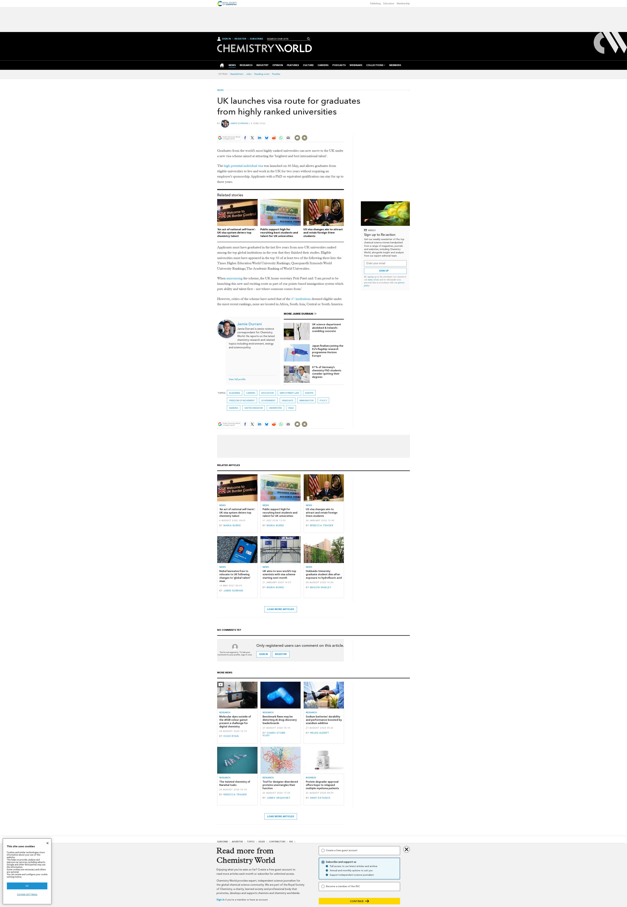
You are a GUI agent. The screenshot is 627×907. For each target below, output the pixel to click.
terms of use (373, 279)
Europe (309, 393)
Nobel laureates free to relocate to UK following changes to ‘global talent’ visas (234, 576)
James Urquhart (278, 797)
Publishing (375, 3)
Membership (403, 3)
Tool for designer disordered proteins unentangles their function (280, 785)
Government (268, 400)
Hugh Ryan (231, 736)
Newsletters (236, 74)
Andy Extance (320, 797)
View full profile (237, 379)
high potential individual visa (243, 166)
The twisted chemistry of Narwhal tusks (234, 783)
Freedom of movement (242, 400)
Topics (251, 841)
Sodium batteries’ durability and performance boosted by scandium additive (324, 720)
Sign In (226, 38)
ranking (233, 408)
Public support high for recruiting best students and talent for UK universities (279, 233)
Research (224, 712)
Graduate (287, 400)
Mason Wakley (320, 587)
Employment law (289, 393)
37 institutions (301, 299)
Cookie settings (27, 894)
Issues (261, 841)
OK (27, 886)
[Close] (47, 843)
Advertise (237, 841)
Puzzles (276, 74)
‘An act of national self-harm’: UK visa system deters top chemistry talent (236, 233)
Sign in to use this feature (328, 130)
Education (388, 3)
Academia (234, 393)
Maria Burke (232, 525)
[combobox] (287, 38)
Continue (357, 901)
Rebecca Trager (321, 525)
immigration (306, 400)
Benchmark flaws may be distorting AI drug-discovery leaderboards (280, 720)
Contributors (277, 841)
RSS (291, 841)
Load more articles (280, 609)
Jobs (248, 74)
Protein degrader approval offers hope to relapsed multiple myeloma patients (322, 785)
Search (308, 38)
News (220, 90)
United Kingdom (253, 408)
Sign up (384, 270)
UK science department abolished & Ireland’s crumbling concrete (326, 328)
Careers (250, 393)
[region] (27, 871)
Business (311, 777)
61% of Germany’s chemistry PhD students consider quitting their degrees (326, 372)
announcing (234, 278)
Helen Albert (319, 732)
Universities (275, 408)
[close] (344, 130)
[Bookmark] (304, 138)
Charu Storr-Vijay (274, 734)
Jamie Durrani (239, 123)
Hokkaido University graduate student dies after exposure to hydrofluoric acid (324, 574)
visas (291, 408)
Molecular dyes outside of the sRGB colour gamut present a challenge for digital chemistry (235, 721)
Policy (323, 400)
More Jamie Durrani (298, 313)
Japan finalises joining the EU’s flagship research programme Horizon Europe (327, 350)
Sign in (221, 899)
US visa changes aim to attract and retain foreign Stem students (323, 233)
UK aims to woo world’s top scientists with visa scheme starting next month (279, 574)
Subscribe (256, 39)
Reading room (261, 74)
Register (240, 39)
